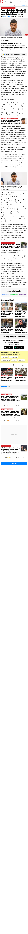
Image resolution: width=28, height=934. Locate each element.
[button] (6, 1)
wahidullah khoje (13, 357)
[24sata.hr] (2, 2)
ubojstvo (13, 360)
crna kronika (4, 357)
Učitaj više (14, 463)
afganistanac (20, 360)
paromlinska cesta (5, 360)
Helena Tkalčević (7, 16)
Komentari (24, 5)
